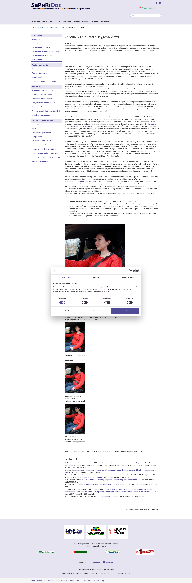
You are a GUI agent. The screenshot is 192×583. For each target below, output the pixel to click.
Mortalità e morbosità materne (44, 149)
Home (37, 27)
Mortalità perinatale (40, 161)
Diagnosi (35, 124)
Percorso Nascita (45, 27)
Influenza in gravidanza (42, 133)
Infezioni (35, 128)
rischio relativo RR (152, 124)
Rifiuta (67, 311)
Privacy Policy (61, 580)
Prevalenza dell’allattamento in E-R (46, 111)
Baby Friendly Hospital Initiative (44, 103)
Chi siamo (36, 22)
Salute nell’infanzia (81, 22)
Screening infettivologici (42, 55)
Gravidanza (56, 27)
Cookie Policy (74, 580)
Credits (96, 580)
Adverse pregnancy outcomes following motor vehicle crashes (105, 475)
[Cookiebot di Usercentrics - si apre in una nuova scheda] (130, 270)
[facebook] (155, 3)
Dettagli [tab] (96, 277)
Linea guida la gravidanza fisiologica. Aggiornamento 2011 (97, 484)
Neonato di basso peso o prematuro (46, 157)
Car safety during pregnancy (108, 496)
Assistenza (36, 39)
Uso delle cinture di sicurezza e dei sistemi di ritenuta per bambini (122, 463)
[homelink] (79, 6)
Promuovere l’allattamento (43, 94)
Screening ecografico (41, 47)
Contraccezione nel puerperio (44, 81)
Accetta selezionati (96, 311)
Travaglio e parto (39, 69)
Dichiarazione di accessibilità (42, 580)
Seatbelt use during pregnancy (91, 477)
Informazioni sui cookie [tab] (126, 277)
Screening (36, 43)
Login (103, 580)
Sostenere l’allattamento (42, 99)
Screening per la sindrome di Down (46, 51)
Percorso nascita (48, 22)
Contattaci (86, 580)
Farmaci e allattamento (41, 107)
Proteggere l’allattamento (42, 90)
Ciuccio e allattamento (41, 115)
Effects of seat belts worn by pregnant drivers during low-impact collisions (111, 480)
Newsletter (105, 22)
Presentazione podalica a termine (45, 153)
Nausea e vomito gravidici (42, 141)
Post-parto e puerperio (41, 73)
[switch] (85, 302)
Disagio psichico (38, 77)
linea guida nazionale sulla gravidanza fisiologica (87, 181)
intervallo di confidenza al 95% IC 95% (83, 126)
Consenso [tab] (66, 277)
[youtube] (159, 3)
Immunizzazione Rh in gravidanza (45, 145)
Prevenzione (65, 27)
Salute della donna (65, 22)
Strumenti (94, 22)
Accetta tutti (124, 311)
